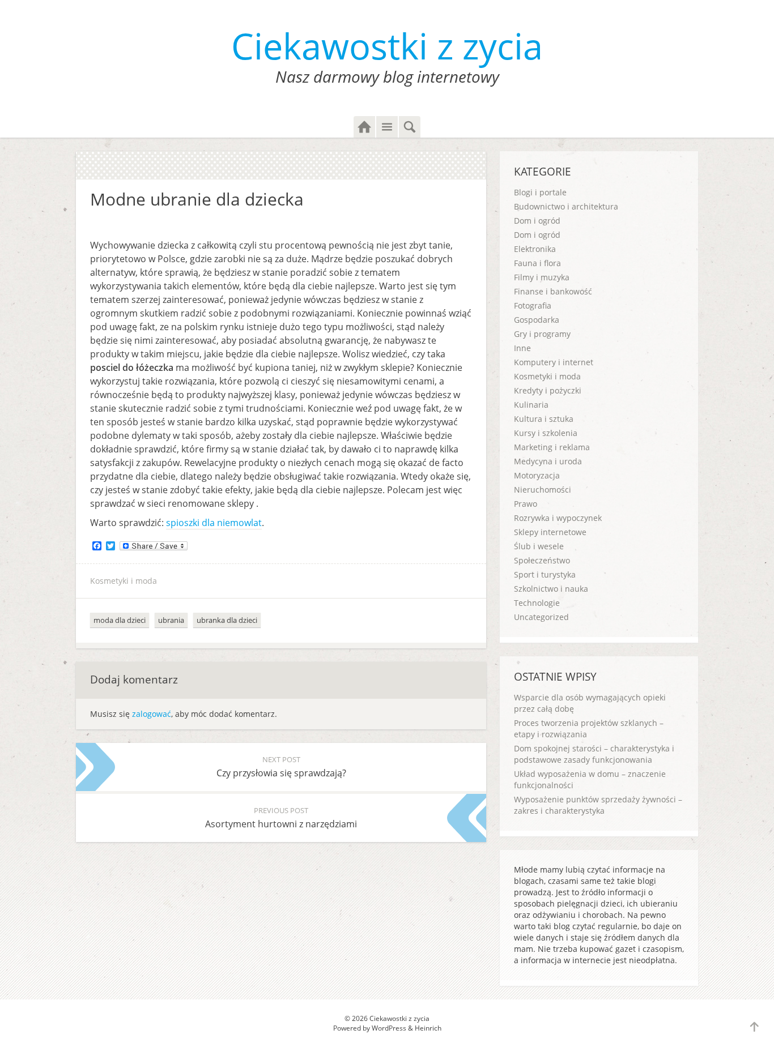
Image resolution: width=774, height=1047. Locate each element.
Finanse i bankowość (553, 291)
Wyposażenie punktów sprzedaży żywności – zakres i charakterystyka (598, 805)
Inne (522, 348)
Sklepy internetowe (550, 532)
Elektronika (535, 248)
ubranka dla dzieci (227, 620)
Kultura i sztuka (543, 418)
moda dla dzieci (119, 620)
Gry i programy (542, 333)
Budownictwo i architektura (566, 206)
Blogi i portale (540, 192)
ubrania (171, 620)
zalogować (151, 713)
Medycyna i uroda (548, 461)
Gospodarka (536, 319)
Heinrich (428, 1028)
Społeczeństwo (542, 560)
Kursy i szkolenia (545, 433)
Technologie (537, 602)
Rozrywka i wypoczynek (558, 517)
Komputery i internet (553, 362)
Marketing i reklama (552, 447)
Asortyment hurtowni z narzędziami (281, 817)
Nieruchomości (542, 489)
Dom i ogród (537, 220)
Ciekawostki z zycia (387, 46)
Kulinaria (531, 404)
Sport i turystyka (545, 574)
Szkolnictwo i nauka (551, 588)
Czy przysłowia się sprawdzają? (281, 766)
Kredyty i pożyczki (547, 390)
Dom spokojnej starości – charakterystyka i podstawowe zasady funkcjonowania (594, 754)
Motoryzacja (537, 475)
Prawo (525, 503)
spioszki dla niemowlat (214, 522)
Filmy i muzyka (541, 277)
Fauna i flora (537, 263)
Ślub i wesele (539, 546)
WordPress (389, 1028)
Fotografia (532, 305)
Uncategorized (541, 617)
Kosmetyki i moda (123, 580)
